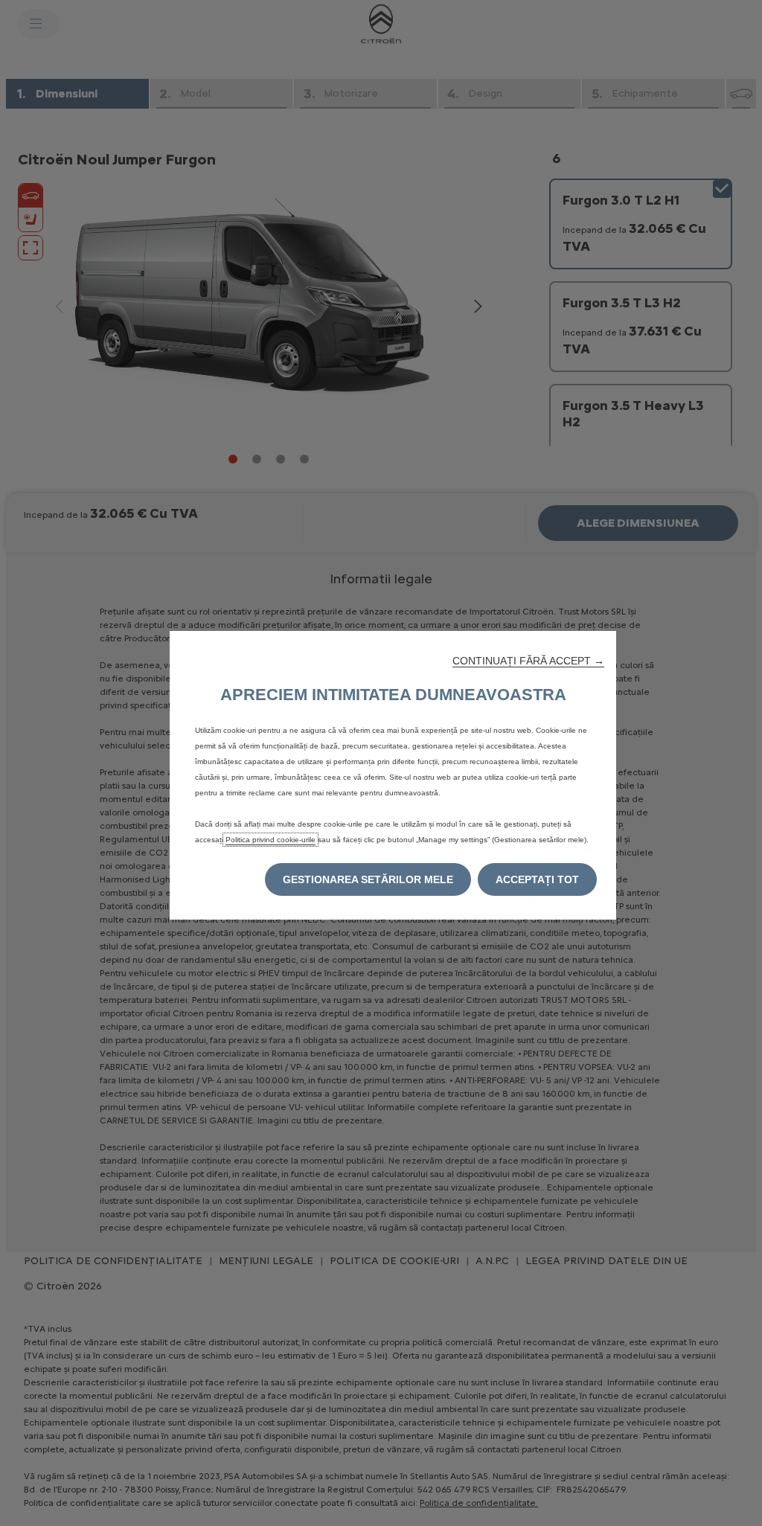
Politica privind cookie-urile (270, 840)
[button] (528, 661)
